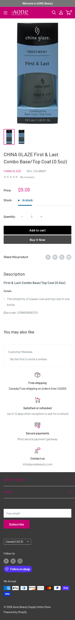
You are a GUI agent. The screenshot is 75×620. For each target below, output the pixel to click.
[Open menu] (5, 12)
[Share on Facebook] (48, 257)
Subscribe (16, 524)
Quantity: (10, 216)
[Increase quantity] (41, 216)
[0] (68, 12)
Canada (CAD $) (14, 541)
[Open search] (54, 13)
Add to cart (37, 230)
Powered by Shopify (15, 612)
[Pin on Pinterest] (55, 257)
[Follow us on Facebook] (6, 561)
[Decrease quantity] (22, 216)
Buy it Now (37, 240)
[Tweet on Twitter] (61, 257)
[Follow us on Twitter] (13, 561)
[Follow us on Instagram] (20, 561)
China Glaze (12, 171)
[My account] (61, 13)
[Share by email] (68, 257)
